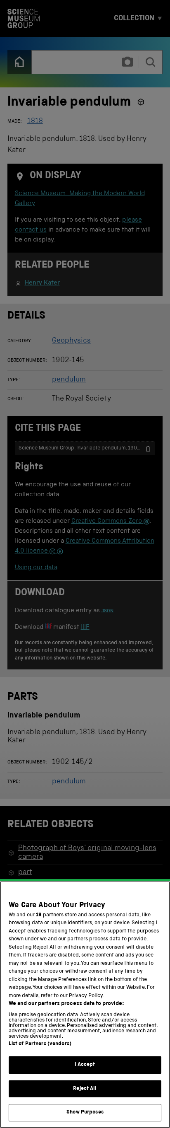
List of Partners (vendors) (40, 1044)
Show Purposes (85, 1112)
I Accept (85, 1065)
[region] (85, 1004)
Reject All (85, 1089)
